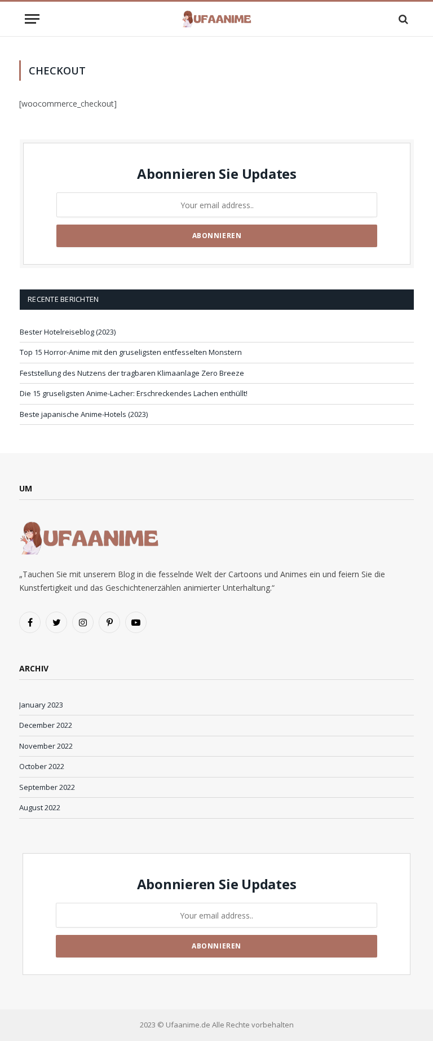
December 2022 (45, 725)
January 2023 (41, 705)
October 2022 (41, 766)
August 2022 (39, 807)
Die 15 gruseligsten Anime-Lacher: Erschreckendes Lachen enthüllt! (134, 393)
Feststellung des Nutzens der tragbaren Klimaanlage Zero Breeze (132, 373)
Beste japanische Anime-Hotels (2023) (84, 414)
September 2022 (47, 787)
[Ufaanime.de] (217, 19)
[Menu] (32, 19)
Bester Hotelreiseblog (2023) (68, 332)
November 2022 (46, 746)
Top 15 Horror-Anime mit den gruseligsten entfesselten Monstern (131, 352)
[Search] (402, 19)
